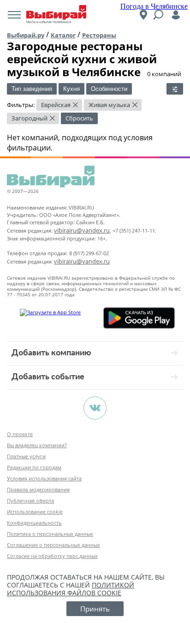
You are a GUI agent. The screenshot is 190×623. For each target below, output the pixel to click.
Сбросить (79, 118)
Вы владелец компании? (37, 445)
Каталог (63, 35)
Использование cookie (35, 511)
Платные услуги (26, 456)
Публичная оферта (30, 500)
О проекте (20, 434)
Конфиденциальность (34, 522)
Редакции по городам (34, 467)
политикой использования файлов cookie (70, 589)
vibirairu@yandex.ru (82, 230)
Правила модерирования (38, 489)
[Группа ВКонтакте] (95, 407)
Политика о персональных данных (50, 533)
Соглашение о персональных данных (53, 544)
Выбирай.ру (25, 35)
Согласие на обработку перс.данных (52, 555)
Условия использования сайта (44, 478)
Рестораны (99, 35)
